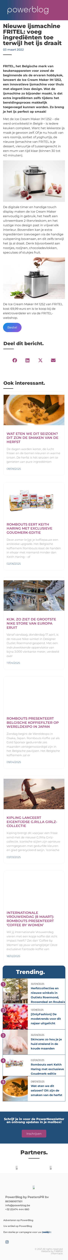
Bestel (12, 327)
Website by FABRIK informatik (52, 1252)
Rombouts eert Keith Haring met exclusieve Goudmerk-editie (29, 528)
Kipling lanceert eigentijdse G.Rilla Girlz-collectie (32, 822)
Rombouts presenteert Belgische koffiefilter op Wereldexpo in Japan (33, 722)
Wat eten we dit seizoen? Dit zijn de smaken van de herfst (32, 438)
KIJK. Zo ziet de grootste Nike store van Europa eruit (31, 623)
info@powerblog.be (17, 1205)
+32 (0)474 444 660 (17, 1209)
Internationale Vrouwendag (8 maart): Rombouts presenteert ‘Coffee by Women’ (30, 919)
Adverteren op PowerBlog (18, 1220)
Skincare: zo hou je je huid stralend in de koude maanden (46, 1044)
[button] (14, 360)
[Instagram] (7, 1242)
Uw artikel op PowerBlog (17, 1226)
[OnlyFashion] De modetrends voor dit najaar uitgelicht (46, 1018)
